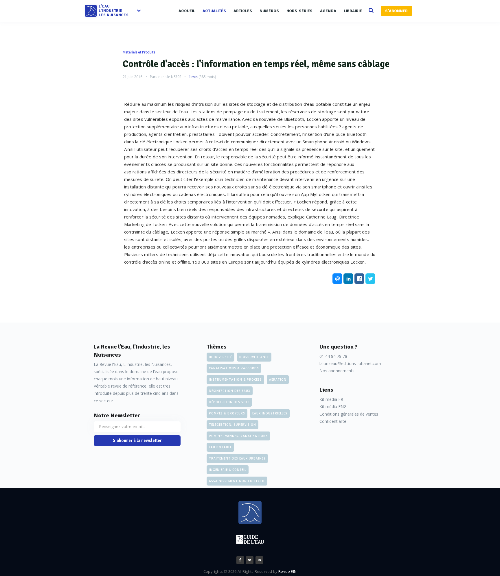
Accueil (187, 10)
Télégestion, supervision (232, 425)
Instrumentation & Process (235, 379)
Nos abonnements (336, 370)
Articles (243, 10)
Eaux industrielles (269, 413)
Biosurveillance (254, 357)
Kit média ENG (333, 406)
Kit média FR (331, 399)
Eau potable (220, 447)
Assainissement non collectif (237, 481)
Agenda (328, 10)
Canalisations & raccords (234, 368)
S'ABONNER (396, 10)
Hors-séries (299, 10)
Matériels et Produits (139, 52)
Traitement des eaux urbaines (237, 458)
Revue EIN (287, 571)
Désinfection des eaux (229, 391)
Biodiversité (220, 357)
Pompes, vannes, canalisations (238, 436)
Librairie (353, 10)
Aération (277, 379)
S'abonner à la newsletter (137, 440)
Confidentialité (332, 421)
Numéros (269, 10)
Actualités (214, 10)
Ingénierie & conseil (227, 470)
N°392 (176, 76)
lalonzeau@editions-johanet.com (350, 363)
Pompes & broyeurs (227, 413)
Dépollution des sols (229, 402)
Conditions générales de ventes (348, 414)
